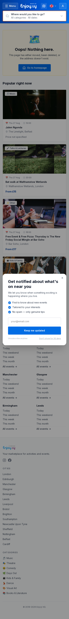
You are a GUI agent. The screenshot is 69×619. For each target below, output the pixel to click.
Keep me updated (34, 330)
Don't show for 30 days (50, 338)
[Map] (44, 6)
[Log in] (62, 6)
